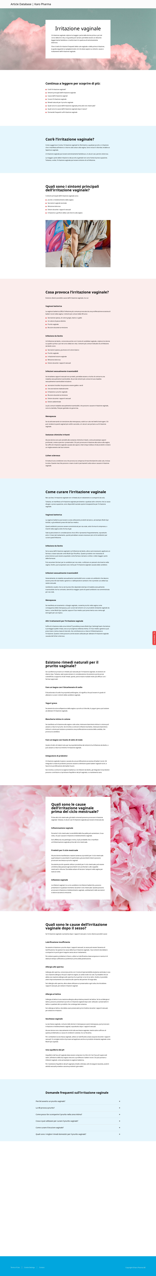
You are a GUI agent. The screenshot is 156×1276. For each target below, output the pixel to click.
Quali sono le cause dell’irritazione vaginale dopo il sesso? (67, 109)
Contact (42, 1267)
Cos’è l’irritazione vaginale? (57, 89)
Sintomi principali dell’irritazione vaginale (62, 93)
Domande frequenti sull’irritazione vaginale (62, 112)
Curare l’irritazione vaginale (57, 99)
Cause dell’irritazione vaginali (58, 96)
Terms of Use (15, 1267)
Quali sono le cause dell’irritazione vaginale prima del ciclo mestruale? (72, 106)
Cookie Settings (29, 1267)
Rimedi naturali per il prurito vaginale (60, 102)
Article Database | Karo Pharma (31, 4)
